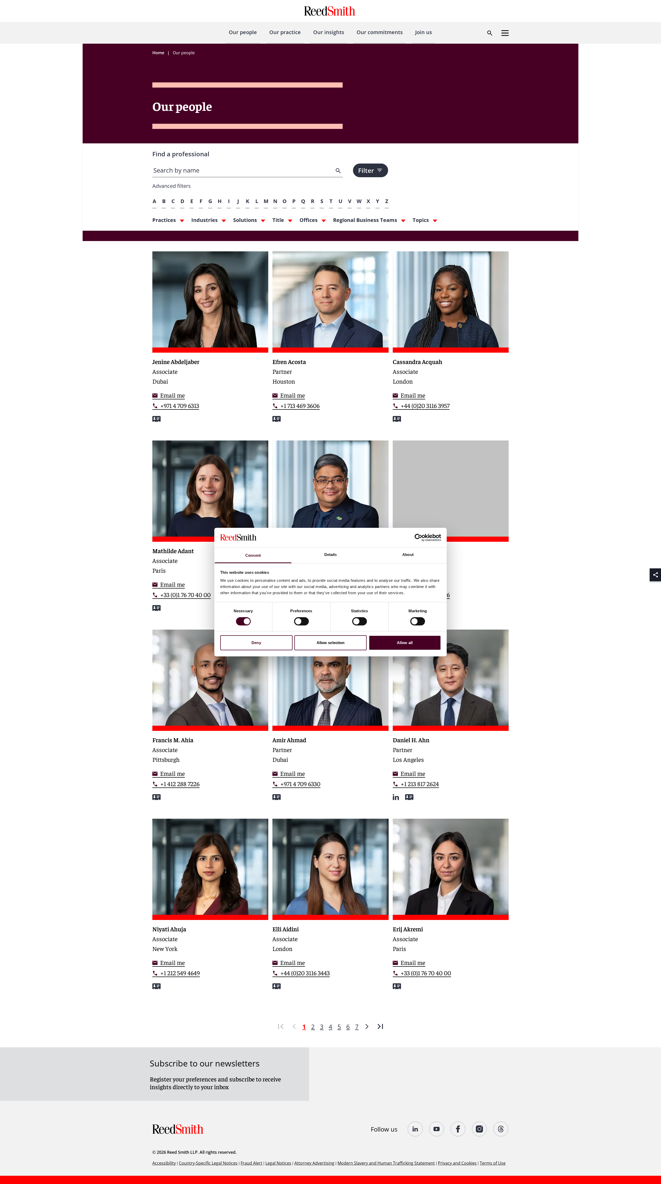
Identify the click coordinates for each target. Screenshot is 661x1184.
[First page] (281, 1026)
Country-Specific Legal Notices (208, 1163)
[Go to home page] (330, 11)
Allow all (405, 642)
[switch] (301, 621)
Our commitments (380, 32)
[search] (339, 170)
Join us (423, 32)
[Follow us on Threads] (501, 1128)
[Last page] (380, 1026)
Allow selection (331, 642)
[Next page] (367, 1026)
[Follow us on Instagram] (479, 1128)
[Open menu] (505, 33)
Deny (256, 642)
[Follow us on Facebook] (458, 1128)
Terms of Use (493, 1163)
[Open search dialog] (489, 33)
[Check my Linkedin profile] (396, 797)
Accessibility (164, 1163)
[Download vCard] (156, 419)
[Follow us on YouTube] (436, 1128)
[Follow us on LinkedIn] (415, 1128)
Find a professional (180, 154)
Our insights (328, 32)
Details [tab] (330, 554)
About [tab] (408, 554)
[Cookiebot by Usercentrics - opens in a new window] (418, 537)
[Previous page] (294, 1026)
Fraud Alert (251, 1163)
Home (158, 53)
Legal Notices (278, 1163)
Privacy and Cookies (457, 1163)
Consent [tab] (253, 555)
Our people (243, 32)
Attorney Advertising (314, 1163)
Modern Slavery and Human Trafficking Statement (386, 1163)
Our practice (285, 32)
